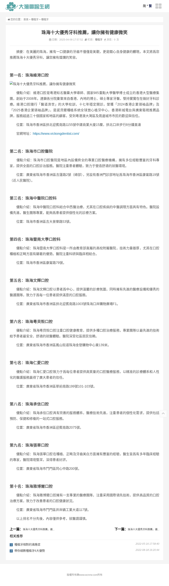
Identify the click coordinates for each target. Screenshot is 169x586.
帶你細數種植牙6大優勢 (29, 550)
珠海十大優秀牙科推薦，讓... (38, 529)
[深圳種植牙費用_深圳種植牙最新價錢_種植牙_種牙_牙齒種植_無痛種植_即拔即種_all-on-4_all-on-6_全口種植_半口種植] (27, 6)
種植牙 (35, 19)
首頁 (25, 19)
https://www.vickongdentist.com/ (56, 133)
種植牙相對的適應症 (27, 544)
